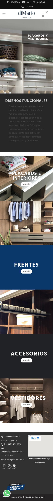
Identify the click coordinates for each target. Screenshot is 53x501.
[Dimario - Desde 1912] (26, 14)
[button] (4, 14)
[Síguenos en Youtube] (43, 16)
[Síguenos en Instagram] (47, 12)
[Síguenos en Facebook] (43, 12)
